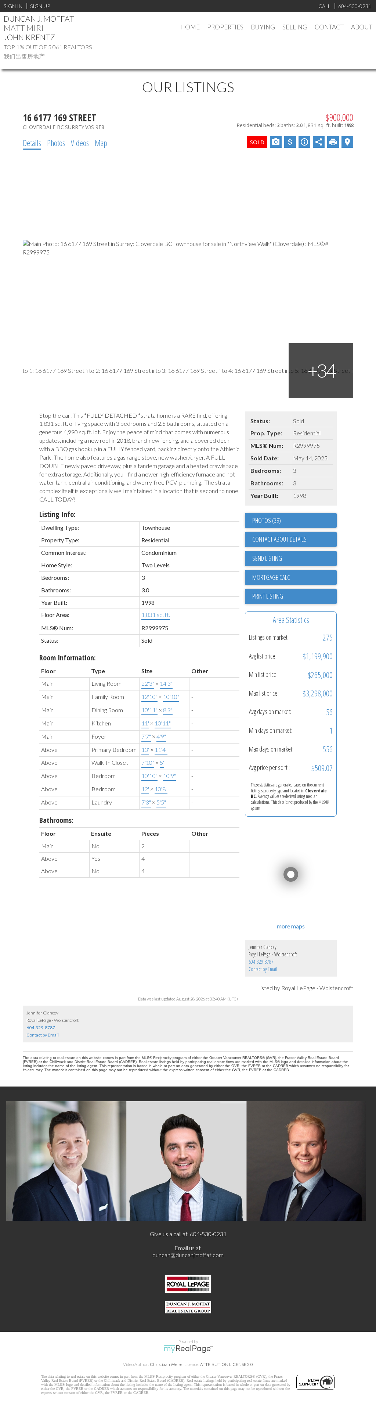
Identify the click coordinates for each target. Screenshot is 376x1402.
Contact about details (279, 539)
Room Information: (67, 658)
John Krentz (29, 37)
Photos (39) (266, 520)
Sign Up (40, 6)
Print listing (267, 596)
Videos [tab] (80, 142)
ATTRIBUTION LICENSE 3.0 (226, 1364)
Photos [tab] (56, 142)
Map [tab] (101, 142)
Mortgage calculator (294, 577)
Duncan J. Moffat (39, 18)
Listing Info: (57, 514)
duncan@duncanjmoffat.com (188, 1254)
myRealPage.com (188, 1349)
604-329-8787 (261, 961)
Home (190, 27)
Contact (329, 27)
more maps (291, 926)
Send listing (267, 558)
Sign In (13, 6)
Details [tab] (32, 142)
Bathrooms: (56, 820)
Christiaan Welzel (167, 1364)
